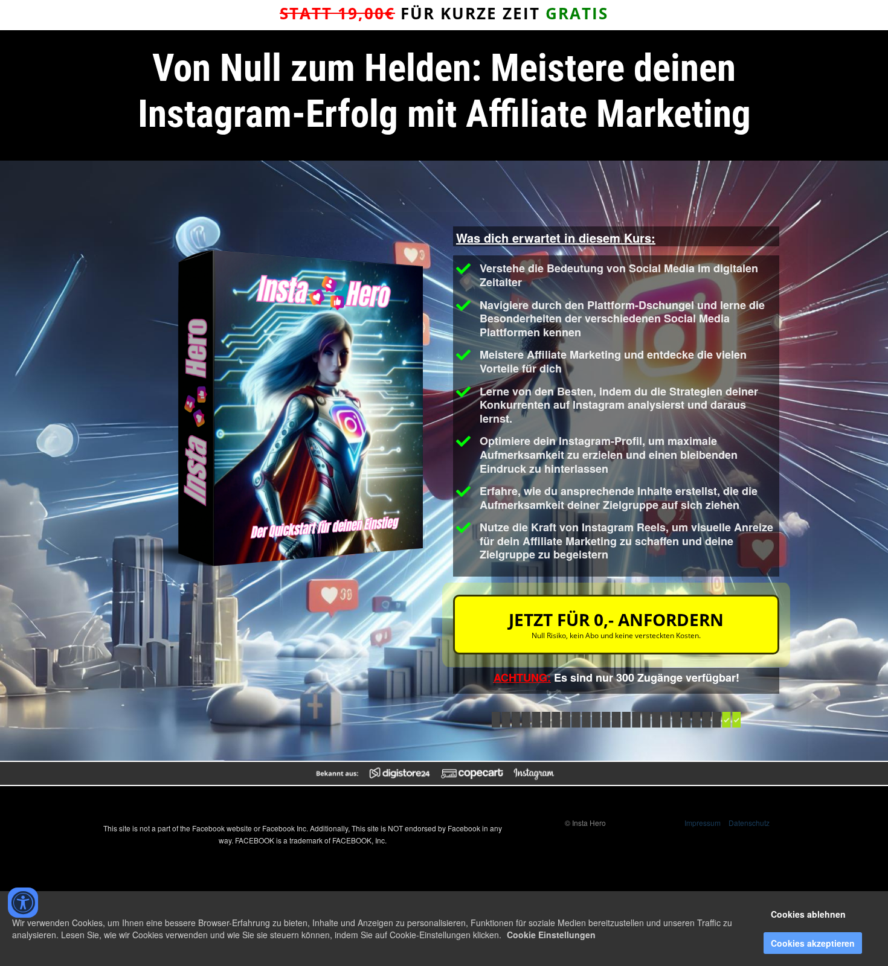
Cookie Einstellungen (551, 935)
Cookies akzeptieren (813, 943)
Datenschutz (749, 822)
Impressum (702, 822)
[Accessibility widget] (23, 903)
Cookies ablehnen (808, 914)
